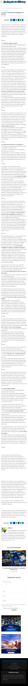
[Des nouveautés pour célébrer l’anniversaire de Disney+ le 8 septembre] (14, 558)
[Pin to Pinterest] (18, 20)
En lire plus (11, 540)
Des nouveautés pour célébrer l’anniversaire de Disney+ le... (14, 568)
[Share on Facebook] (14, 20)
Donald (4, 15)
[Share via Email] (23, 20)
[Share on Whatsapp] (20, 20)
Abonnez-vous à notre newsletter (10, 608)
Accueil (2, 8)
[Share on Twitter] (16, 20)
